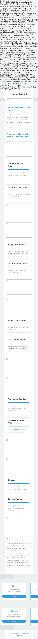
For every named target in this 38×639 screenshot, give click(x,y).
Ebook (14, 621)
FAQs (14, 596)
